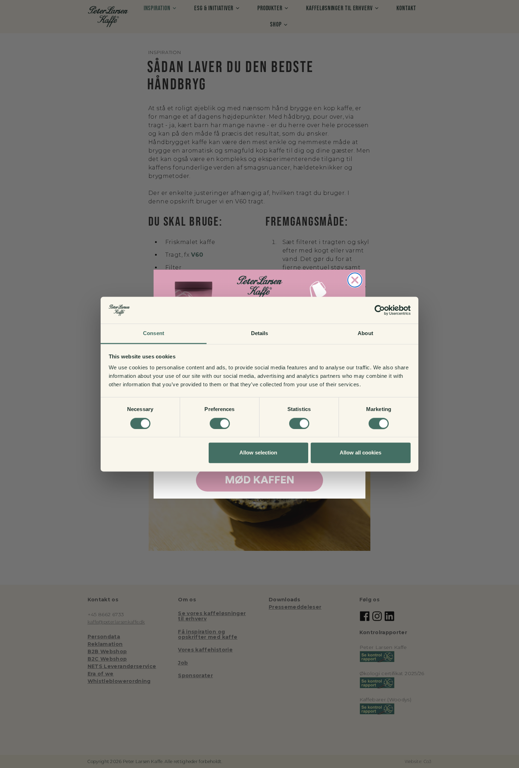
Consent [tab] (153, 334)
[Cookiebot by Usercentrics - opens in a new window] (380, 310)
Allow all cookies (360, 453)
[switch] (220, 423)
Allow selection (258, 453)
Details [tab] (259, 334)
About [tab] (365, 334)
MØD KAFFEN (259, 480)
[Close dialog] (355, 280)
